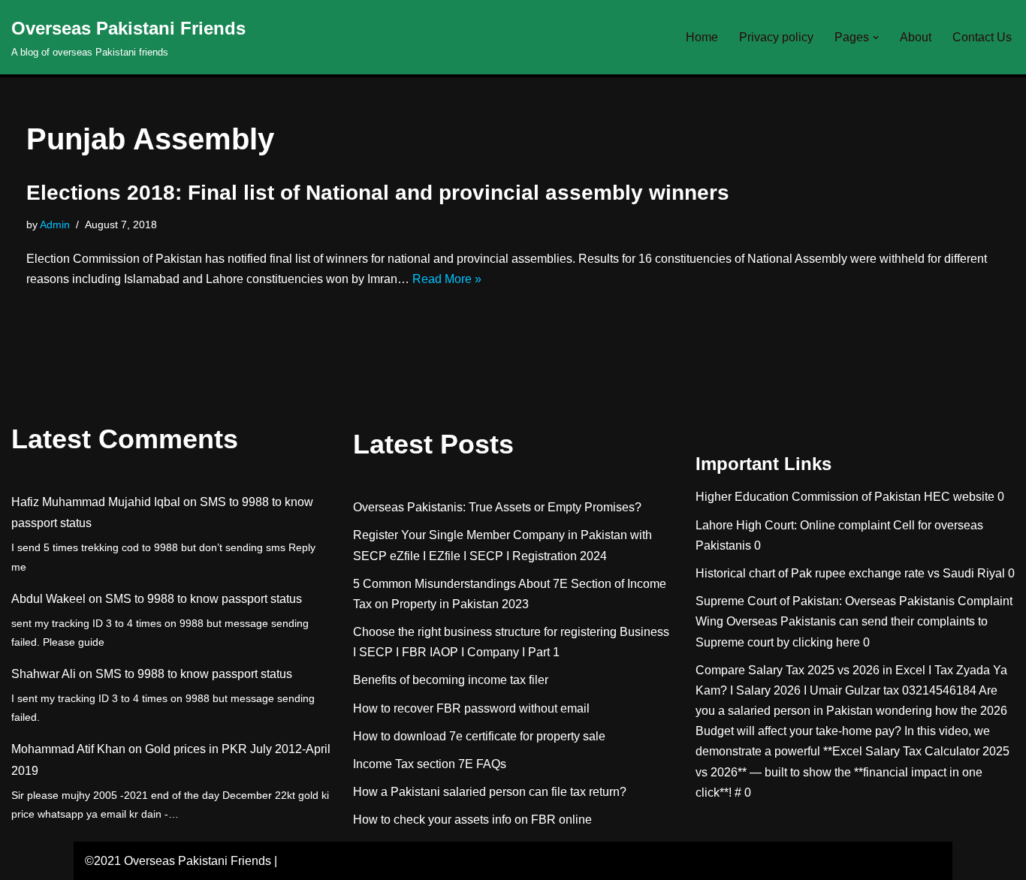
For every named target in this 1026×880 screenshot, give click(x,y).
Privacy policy (776, 37)
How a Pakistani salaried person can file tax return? (489, 791)
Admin (55, 224)
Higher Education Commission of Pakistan (808, 496)
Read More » (446, 279)
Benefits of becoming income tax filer (450, 680)
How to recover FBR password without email (471, 708)
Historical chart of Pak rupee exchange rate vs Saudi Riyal (850, 573)
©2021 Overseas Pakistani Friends (178, 860)
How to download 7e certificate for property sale (479, 736)
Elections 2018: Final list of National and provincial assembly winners (377, 192)
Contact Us (982, 37)
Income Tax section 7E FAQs (429, 764)
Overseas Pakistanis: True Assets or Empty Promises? (497, 507)
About (915, 37)
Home (702, 37)
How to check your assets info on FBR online (472, 819)
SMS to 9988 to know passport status (203, 598)
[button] (876, 38)
